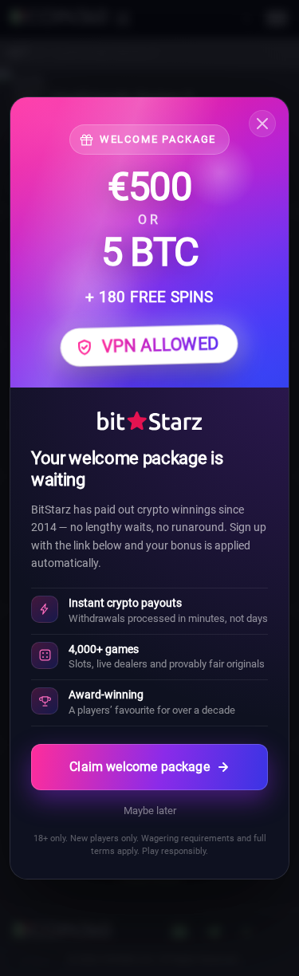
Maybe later (150, 811)
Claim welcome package (139, 766)
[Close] (262, 123)
